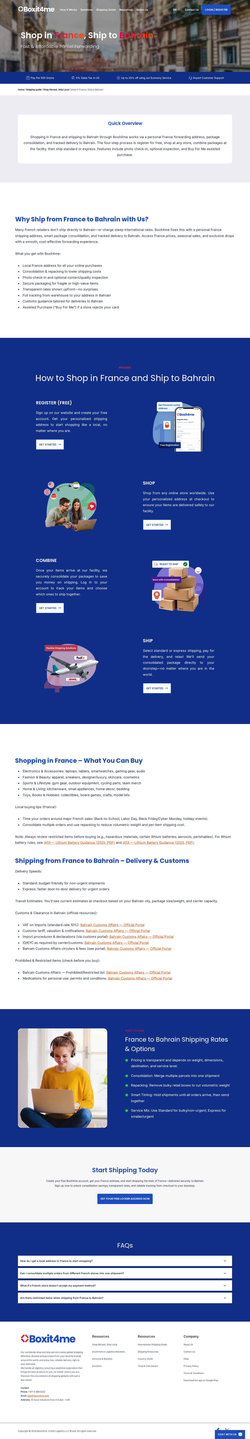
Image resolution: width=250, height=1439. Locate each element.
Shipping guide (34, 89)
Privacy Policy (191, 1366)
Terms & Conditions (194, 1373)
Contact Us (192, 9)
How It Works (68, 9)
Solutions (97, 1366)
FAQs (186, 1358)
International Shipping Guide (152, 1344)
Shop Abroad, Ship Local (56, 89)
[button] (176, 10)
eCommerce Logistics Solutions (108, 1351)
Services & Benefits (102, 1358)
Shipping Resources (148, 1351)
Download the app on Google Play (201, 1380)
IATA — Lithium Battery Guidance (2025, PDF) (79, 843)
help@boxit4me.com (38, 1395)
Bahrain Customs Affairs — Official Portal (112, 925)
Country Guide (145, 1358)
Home (21, 89)
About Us (142, 9)
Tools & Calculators (148, 1366)
